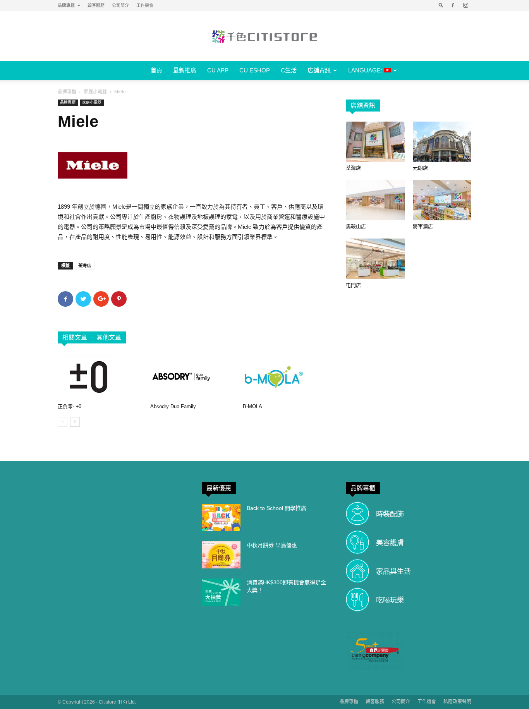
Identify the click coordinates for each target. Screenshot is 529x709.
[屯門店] (375, 259)
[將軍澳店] (442, 200)
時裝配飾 (390, 514)
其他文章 (108, 337)
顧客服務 (96, 5)
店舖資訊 (319, 70)
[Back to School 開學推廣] (221, 517)
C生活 (289, 70)
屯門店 (353, 285)
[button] (441, 5)
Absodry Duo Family (173, 406)
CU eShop (254, 70)
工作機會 (144, 5)
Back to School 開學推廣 (276, 508)
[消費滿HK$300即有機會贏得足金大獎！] (221, 592)
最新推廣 (184, 70)
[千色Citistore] (264, 36)
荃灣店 (84, 265)
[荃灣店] (375, 142)
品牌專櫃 (66, 5)
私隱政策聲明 (457, 701)
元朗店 (420, 168)
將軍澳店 (423, 226)
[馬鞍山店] (375, 200)
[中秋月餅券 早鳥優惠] (221, 554)
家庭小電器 (95, 91)
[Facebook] (453, 5)
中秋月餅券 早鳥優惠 (272, 545)
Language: (366, 70)
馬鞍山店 (356, 226)
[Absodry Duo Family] (192, 377)
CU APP (217, 70)
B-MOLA (252, 406)
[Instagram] (465, 5)
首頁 (156, 70)
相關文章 (74, 337)
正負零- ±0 (69, 406)
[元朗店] (442, 142)
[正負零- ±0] (100, 377)
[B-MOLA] (285, 377)
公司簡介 (120, 5)
